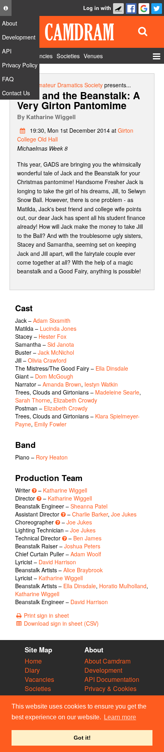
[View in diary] (22, 130)
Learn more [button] (120, 717)
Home (33, 661)
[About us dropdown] (6, 8)
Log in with (97, 8)
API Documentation (111, 679)
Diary (32, 670)
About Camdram (107, 661)
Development (103, 670)
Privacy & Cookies (110, 688)
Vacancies (39, 679)
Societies (38, 688)
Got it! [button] (82, 737)
